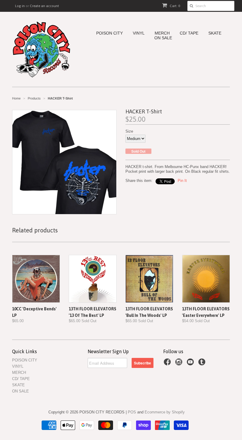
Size (129, 131)
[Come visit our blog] (202, 363)
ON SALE (163, 38)
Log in (20, 6)
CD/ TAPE (189, 33)
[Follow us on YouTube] (191, 363)
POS (132, 412)
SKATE (214, 33)
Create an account (44, 6)
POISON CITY (109, 33)
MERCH (162, 33)
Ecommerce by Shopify (165, 412)
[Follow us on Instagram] (179, 363)
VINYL (139, 33)
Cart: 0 (174, 6)
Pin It (182, 180)
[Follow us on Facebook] (168, 363)
